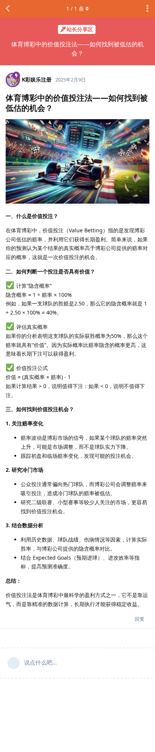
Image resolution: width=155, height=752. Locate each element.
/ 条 (75, 8)
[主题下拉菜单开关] (147, 8)
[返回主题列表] (7, 8)
